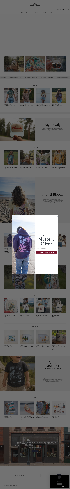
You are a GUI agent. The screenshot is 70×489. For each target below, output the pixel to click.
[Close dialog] (57, 216)
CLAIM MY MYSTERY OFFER (46, 252)
